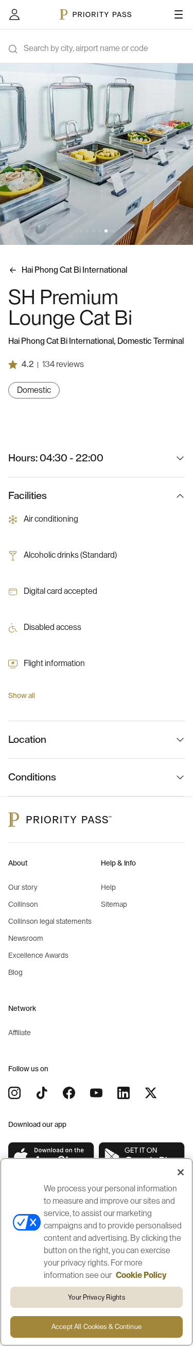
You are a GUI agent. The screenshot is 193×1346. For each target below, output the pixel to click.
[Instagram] (14, 1093)
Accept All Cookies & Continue (96, 1326)
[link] (51, 1157)
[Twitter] (151, 1093)
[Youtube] (96, 1093)
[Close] (180, 1172)
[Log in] (14, 14)
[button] (81, 230)
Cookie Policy (141, 1275)
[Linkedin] (123, 1093)
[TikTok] (42, 1093)
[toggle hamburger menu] (178, 14)
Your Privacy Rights (96, 1297)
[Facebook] (69, 1093)
